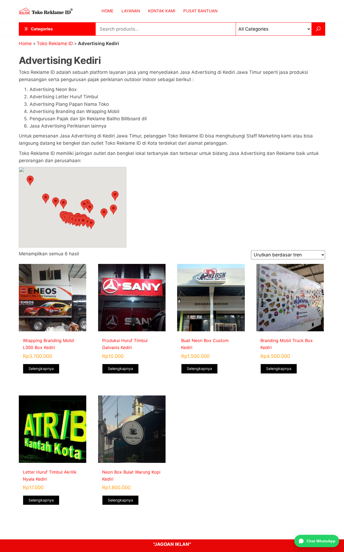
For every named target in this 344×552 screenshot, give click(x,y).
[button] (84, 205)
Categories (42, 28)
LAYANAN (130, 10)
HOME (107, 10)
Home (25, 43)
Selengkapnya (41, 368)
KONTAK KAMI (161, 10)
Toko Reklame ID (55, 43)
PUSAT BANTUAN (200, 10)
